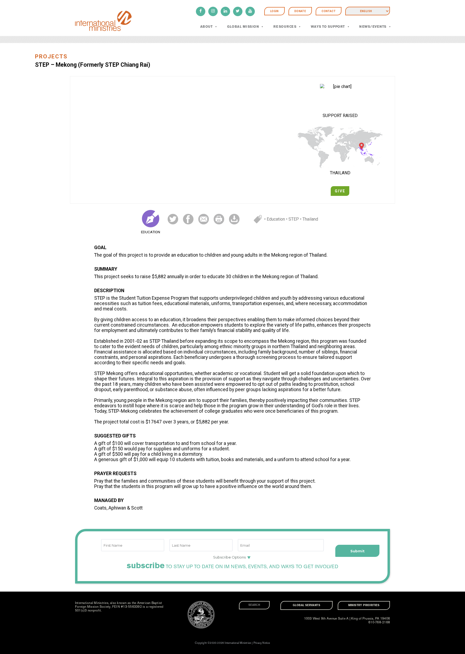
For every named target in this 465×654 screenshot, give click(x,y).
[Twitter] (237, 11)
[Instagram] (213, 11)
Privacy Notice (261, 643)
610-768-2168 (379, 622)
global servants (306, 605)
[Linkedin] (225, 11)
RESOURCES (284, 27)
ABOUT (206, 27)
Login (274, 11)
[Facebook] (200, 11)
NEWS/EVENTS (372, 27)
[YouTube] (250, 11)
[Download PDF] (234, 218)
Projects (51, 56)
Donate (300, 11)
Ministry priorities (364, 605)
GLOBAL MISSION (243, 27)
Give (340, 191)
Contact (329, 11)
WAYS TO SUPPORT (328, 27)
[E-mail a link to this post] (203, 218)
